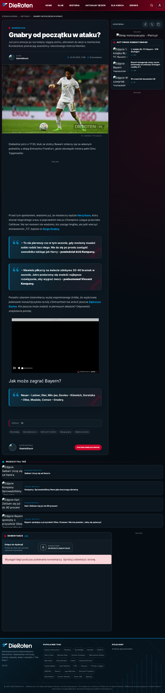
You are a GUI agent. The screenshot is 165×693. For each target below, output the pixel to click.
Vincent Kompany (78, 655)
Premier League (97, 666)
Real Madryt (49, 676)
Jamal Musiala (61, 661)
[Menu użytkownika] (159, 5)
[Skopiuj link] (158, 24)
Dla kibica (117, 5)
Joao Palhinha (64, 666)
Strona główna (9, 16)
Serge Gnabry (51, 228)
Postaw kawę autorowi (88, 447)
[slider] (27, 369)
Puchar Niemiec (64, 676)
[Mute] (19, 368)
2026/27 (100, 650)
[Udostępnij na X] (152, 24)
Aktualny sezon (95, 5)
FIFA (75, 666)
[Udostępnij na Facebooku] (145, 24)
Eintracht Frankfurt (86, 671)
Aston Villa (78, 676)
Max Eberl (48, 661)
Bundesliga (79, 650)
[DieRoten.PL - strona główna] (17, 5)
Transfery (67, 650)
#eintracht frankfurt (48, 432)
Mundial (90, 650)
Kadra (73, 661)
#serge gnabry (65, 432)
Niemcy (58, 671)
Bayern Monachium (52, 650)
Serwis (134, 5)
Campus (84, 666)
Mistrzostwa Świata (96, 655)
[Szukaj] (151, 5)
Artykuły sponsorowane (122, 649)
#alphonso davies (82, 432)
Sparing (89, 676)
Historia (74, 5)
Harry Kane (84, 215)
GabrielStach (26, 448)
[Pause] (14, 368)
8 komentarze (96, 57)
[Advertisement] (55, 185)
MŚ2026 (48, 671)
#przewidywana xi (30, 432)
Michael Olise (62, 655)
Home (48, 5)
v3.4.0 (4, 665)
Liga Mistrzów (70, 671)
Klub (60, 5)
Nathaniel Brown (85, 661)
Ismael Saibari (50, 666)
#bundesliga (14, 432)
